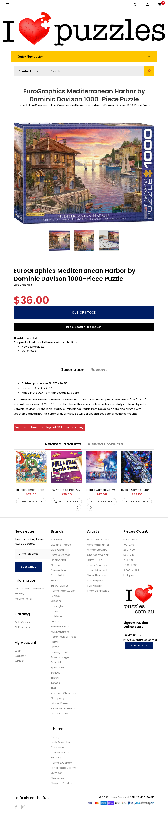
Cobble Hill (58, 575)
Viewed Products (105, 444)
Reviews (99, 369)
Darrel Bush (94, 560)
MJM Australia (60, 632)
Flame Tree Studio (63, 591)
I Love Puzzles (119, 797)
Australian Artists (98, 539)
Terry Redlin (95, 586)
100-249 (128, 545)
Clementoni (58, 570)
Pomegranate (60, 652)
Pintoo (55, 647)
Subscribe (28, 567)
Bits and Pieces (61, 545)
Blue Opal (57, 550)
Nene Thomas (96, 575)
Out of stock (29, 351)
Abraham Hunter (98, 545)
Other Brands (59, 713)
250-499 (129, 550)
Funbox (55, 596)
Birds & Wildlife (60, 742)
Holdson (56, 616)
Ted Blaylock (95, 580)
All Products (22, 627)
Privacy (19, 594)
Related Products (63, 444)
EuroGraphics (23, 285)
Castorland (58, 560)
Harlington (58, 606)
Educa (55, 580)
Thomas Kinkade (98, 591)
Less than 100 (131, 539)
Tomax (55, 683)
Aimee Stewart (97, 550)
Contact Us (139, 645)
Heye (54, 611)
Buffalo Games (60, 555)
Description (72, 369)
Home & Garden (62, 763)
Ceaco (55, 565)
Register (20, 656)
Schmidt (56, 662)
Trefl (54, 688)
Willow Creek (59, 703)
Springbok (58, 667)
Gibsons (56, 601)
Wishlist (19, 661)
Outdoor (56, 773)
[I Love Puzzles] (84, 29)
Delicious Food (60, 752)
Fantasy (56, 757)
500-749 (129, 555)
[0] (160, 5)
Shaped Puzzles (61, 783)
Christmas (57, 747)
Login (18, 651)
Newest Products (33, 347)
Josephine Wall (97, 570)
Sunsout (56, 673)
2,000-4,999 (131, 570)
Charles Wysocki (98, 555)
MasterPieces (60, 626)
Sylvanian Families (63, 708)
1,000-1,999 (130, 565)
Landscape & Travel (64, 768)
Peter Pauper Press (63, 637)
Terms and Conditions (29, 588)
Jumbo (55, 621)
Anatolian (57, 539)
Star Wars (57, 778)
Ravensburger (60, 657)
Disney (55, 737)
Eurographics (60, 586)
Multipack (129, 575)
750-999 (128, 560)
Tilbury (55, 678)
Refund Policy (23, 599)
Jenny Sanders (97, 565)
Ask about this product (86, 327)
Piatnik (55, 642)
